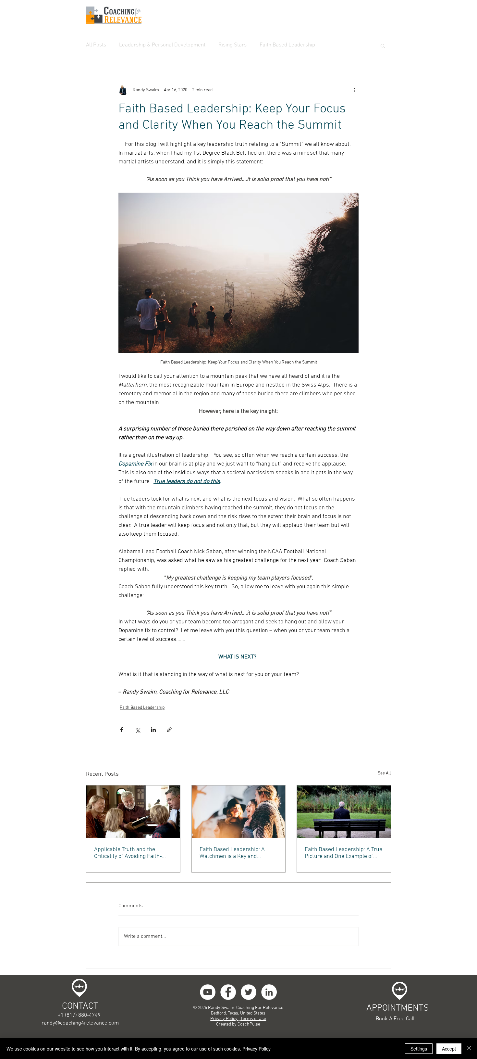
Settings (418, 1048)
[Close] (469, 1048)
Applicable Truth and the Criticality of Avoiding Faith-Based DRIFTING (128, 853)
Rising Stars (232, 45)
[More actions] (355, 90)
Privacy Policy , (225, 1019)
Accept (449, 1048)
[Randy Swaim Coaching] (248, 992)
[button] (383, 45)
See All (384, 773)
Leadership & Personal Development (162, 45)
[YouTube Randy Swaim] (207, 992)
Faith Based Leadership (287, 45)
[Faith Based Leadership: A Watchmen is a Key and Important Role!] (239, 811)
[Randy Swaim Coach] (228, 992)
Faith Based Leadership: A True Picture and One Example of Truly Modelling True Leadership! (343, 853)
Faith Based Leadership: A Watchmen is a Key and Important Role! (232, 853)
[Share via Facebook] (121, 730)
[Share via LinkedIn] (153, 730)
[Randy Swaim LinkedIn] (269, 992)
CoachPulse (249, 1024)
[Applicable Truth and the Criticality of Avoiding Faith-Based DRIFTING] (133, 811)
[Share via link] (169, 730)
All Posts (96, 45)
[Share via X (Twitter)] (137, 730)
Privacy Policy (256, 1048)
